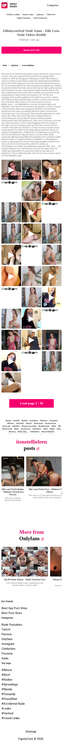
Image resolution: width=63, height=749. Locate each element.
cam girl (7, 426)
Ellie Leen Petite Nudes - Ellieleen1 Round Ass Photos (13, 492)
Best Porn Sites (11, 613)
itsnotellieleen (48, 432)
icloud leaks (11, 718)
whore (7, 670)
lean (17, 429)
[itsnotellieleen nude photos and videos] (12, 471)
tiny (59, 429)
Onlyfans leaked (13, 15)
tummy (13, 432)
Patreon (6, 634)
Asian (4, 658)
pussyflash (10, 699)
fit (60, 426)
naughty (54, 420)
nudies (7, 679)
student (20, 423)
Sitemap (30, 731)
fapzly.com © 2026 (30, 739)
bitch (6, 675)
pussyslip (9, 694)
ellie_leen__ (23, 432)
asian (9, 420)
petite (25, 420)
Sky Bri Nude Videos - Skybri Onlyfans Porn (25, 579)
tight (53, 429)
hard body (7, 429)
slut (46, 429)
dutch (29, 423)
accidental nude (14, 703)
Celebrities (8, 648)
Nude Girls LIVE (31, 50)
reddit (17, 420)
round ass (26, 429)
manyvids (39, 423)
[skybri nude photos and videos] (24, 562)
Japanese (40, 15)
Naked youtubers (23, 18)
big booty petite (29, 426)
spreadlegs (10, 684)
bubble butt (44, 426)
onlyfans (34, 420)
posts (29, 448)
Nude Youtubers (11, 624)
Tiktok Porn (51, 15)
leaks (7, 708)
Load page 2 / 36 (31, 403)
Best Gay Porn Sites (14, 608)
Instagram (8, 644)
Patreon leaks (28, 15)
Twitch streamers (40, 18)
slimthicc (37, 429)
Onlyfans (29, 538)
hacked (8, 713)
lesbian (44, 420)
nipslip (7, 689)
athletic (16, 426)
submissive (51, 423)
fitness (11, 423)
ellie (54, 426)
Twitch (5, 629)
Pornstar (7, 653)
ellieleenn (35, 432)
